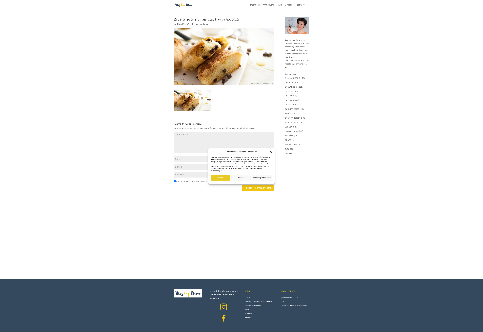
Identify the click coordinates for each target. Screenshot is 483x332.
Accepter (220, 178)
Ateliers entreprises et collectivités (258, 302)
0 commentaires (201, 24)
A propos (248, 313)
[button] (271, 151)
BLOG (280, 5)
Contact (248, 317)
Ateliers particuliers (253, 305)
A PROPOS (289, 5)
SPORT (288, 140)
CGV (282, 302)
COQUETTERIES (292, 109)
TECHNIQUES (291, 144)
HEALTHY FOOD (292, 122)
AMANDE (289, 82)
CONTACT (300, 5)
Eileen (179, 24)
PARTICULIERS (268, 5)
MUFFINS (289, 135)
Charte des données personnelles (294, 305)
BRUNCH (289, 91)
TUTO (287, 149)
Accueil (248, 298)
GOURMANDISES (293, 118)
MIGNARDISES (292, 131)
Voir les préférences (262, 178)
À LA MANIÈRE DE (293, 78)
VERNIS (288, 153)
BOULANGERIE (292, 87)
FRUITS (288, 113)
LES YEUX (289, 127)
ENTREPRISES (254, 5)
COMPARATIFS (291, 104)
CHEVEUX (289, 95)
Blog (247, 309)
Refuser (241, 178)
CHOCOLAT (290, 100)
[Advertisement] (304, 174)
